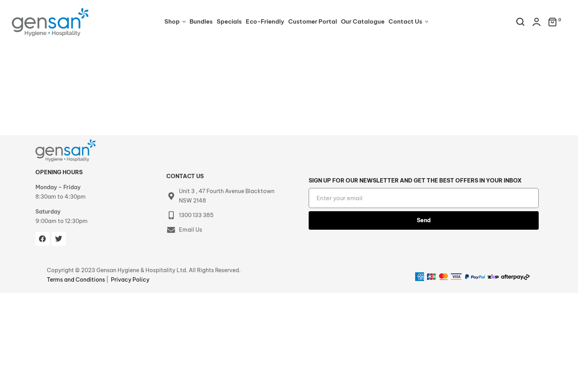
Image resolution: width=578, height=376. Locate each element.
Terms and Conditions (76, 279)
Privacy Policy (130, 279)
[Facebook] (42, 239)
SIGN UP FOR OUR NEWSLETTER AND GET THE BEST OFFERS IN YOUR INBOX (415, 180)
